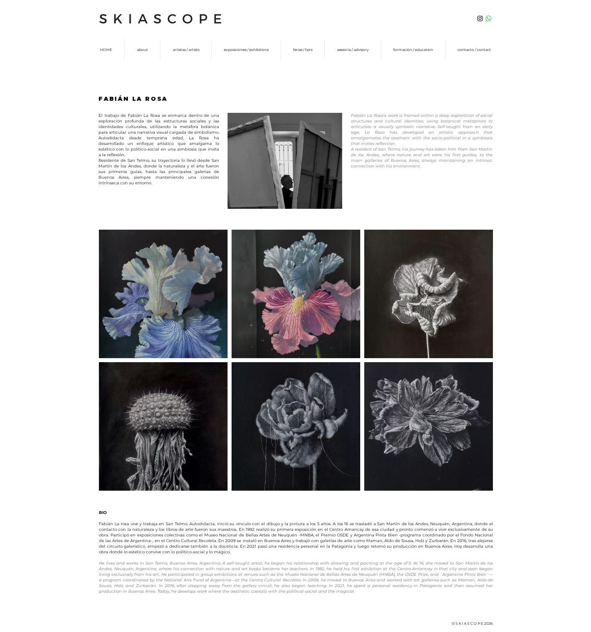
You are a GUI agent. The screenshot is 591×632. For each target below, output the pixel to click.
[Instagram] (480, 18)
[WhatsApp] (488, 18)
